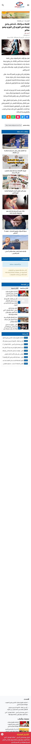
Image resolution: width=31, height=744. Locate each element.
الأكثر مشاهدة (24, 288)
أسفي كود (26, 33)
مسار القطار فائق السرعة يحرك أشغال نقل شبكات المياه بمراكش (10, 319)
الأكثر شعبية (14, 288)
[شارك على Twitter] (22, 117)
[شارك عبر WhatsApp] (13, 117)
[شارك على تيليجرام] (4, 117)
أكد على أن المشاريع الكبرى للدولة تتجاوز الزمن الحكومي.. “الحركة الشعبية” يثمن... (11, 731)
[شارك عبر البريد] (18, 117)
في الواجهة (20, 21)
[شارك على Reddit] (8, 117)
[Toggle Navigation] (28, 5)
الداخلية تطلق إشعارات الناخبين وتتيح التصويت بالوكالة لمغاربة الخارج (11, 293)
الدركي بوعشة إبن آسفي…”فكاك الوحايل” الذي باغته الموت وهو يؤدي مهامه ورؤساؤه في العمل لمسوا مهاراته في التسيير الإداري (16, 740)
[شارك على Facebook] (27, 117)
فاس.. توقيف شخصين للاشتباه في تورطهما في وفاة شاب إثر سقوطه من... (10, 326)
